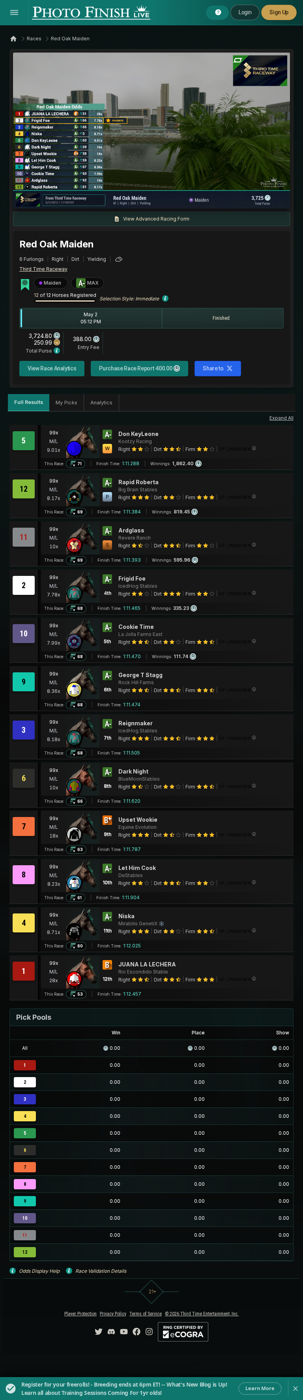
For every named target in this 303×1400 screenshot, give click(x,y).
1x (99, 199)
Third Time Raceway (43, 269)
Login (245, 12)
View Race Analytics (52, 368)
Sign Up (278, 12)
